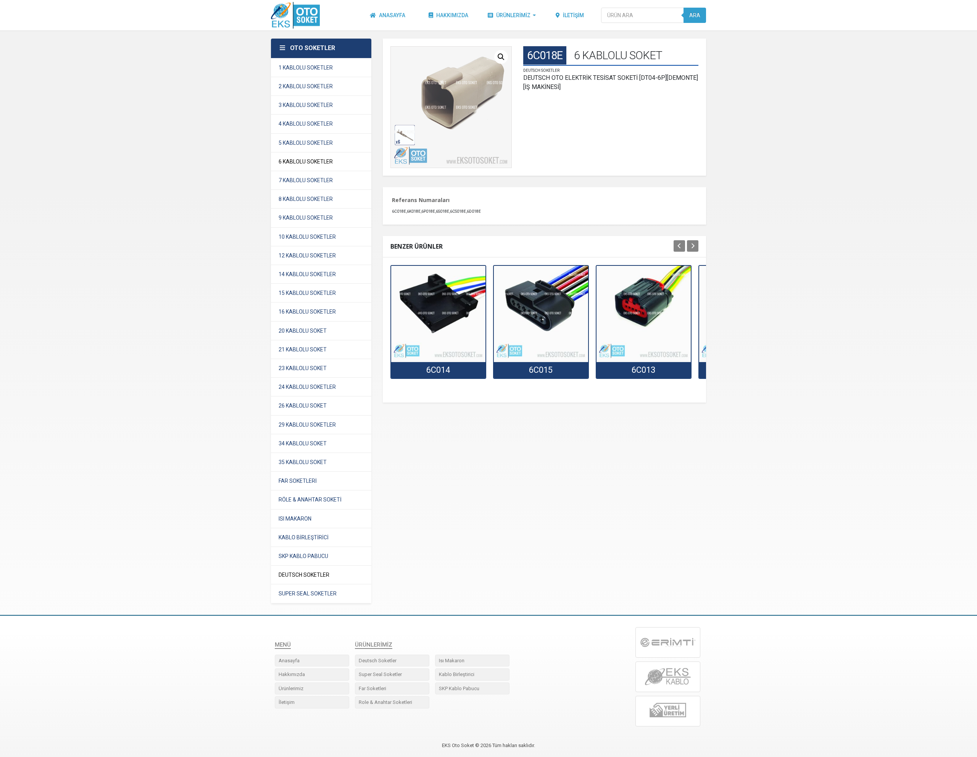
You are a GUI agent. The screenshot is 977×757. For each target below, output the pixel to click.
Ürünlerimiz (513, 15)
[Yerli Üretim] (668, 711)
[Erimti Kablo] (667, 642)
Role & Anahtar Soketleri (385, 702)
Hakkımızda (452, 15)
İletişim (573, 15)
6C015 (541, 370)
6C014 (438, 370)
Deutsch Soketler (378, 660)
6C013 (643, 370)
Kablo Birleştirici (456, 674)
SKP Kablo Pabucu (459, 688)
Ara (694, 15)
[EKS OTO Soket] (668, 676)
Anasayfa (392, 15)
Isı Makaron (451, 660)
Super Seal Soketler (380, 674)
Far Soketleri (372, 688)
